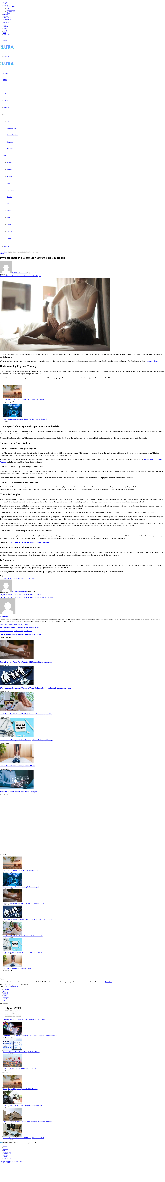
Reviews (9, 176)
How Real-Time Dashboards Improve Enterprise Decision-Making (21, 1052)
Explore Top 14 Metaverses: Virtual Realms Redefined (29, 542)
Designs (6, 114)
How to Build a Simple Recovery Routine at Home (17, 766)
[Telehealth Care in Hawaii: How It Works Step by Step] (17, 788)
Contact (5, 14)
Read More (108, 982)
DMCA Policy (7, 1152)
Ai (4, 87)
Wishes (9, 217)
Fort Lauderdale (5, 578)
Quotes (9, 224)
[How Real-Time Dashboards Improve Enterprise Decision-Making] (12, 1050)
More (5, 155)
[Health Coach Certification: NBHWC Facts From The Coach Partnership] (17, 710)
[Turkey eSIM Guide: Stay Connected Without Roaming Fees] (12, 1066)
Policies (5, 5)
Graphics (9, 238)
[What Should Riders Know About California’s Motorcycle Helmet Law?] (12, 1103)
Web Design (10, 190)
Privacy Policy (11, 11)
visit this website (152, 361)
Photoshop (10, 148)
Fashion (9, 210)
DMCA (9, 8)
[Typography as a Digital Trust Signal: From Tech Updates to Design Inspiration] (12, 1017)
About (5, 3)
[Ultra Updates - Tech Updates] (13, 48)
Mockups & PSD (11, 128)
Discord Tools (7, 19)
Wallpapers (10, 142)
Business (9, 162)
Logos (8, 121)
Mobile (6, 107)
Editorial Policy (11, 6)
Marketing (9, 169)
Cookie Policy (7, 1150)
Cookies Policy (11, 10)
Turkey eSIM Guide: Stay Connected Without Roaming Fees (19, 1068)
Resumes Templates (12, 135)
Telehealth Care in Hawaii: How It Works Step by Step (19, 792)
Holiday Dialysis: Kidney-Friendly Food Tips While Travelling (24, 399)
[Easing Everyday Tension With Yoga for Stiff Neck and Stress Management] (17, 658)
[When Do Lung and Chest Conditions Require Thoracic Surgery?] (12, 417)
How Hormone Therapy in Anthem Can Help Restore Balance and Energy (26, 740)
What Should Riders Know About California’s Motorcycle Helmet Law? (23, 1105)
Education (9, 197)
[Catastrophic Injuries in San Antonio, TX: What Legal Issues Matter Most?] (12, 1136)
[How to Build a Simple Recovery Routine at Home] (17, 762)
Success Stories (29, 578)
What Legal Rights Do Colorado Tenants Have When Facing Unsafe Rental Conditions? (27, 1121)
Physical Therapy (18, 578)
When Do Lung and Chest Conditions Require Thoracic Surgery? (25, 419)
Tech (5, 80)
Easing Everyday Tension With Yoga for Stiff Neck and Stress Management (26, 662)
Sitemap (5, 16)
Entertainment (10, 203)
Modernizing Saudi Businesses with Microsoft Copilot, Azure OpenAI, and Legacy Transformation (30, 1035)
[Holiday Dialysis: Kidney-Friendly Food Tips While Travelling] (12, 397)
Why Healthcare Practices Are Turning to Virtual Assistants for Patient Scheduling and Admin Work (35, 688)
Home (5, 2)
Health (5, 252)
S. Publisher (15, 273)
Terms (8, 13)
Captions (9, 231)
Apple (5, 100)
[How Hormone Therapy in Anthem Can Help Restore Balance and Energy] (17, 736)
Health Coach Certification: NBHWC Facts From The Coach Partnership (26, 714)
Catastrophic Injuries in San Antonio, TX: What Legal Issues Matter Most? (23, 1138)
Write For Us (6, 17)
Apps (5, 93)
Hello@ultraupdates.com (11, 986)
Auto (8, 183)
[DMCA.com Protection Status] (4, 1143)
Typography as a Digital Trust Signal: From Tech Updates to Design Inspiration (24, 1019)
